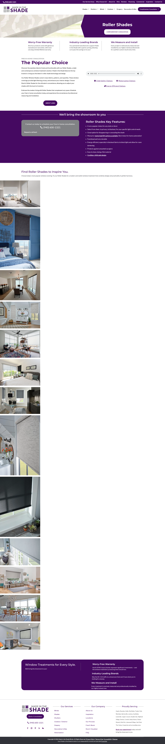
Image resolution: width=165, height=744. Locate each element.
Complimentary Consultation (117, 32)
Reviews (124, 2)
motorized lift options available (106, 136)
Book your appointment (123, 729)
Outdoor (110, 9)
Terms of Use (99, 739)
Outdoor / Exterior (60, 722)
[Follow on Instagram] (31, 728)
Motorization (59, 733)
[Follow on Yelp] (39, 728)
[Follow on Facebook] (27, 728)
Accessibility (108, 739)
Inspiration (149, 2)
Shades (84, 9)
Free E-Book (90, 725)
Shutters (94, 9)
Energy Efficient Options (115, 86)
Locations (89, 718)
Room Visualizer (92, 729)
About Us (112, 2)
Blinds (102, 9)
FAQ (118, 2)
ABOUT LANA (50, 103)
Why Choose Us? (101, 2)
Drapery (120, 9)
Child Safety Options (104, 81)
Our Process (90, 722)
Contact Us (158, 2)
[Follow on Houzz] (42, 728)
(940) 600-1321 (51, 127)
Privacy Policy (90, 739)
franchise (104, 741)
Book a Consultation (35, 716)
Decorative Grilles (130, 9)
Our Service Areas (88, 2)
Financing (131, 2)
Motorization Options (126, 81)
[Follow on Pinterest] (35, 728)
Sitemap (115, 739)
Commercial (140, 2)
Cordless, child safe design (96, 155)
